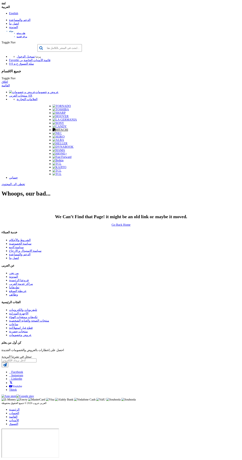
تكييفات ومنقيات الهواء (23, 317)
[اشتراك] (5, 364)
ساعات (13, 324)
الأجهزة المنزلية (18, 313)
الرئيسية (14, 409)
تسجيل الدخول (26, 56)
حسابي (13, 177)
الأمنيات (14, 420)
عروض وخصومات (20, 335)
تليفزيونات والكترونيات (23, 309)
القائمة (6, 85)
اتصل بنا (14, 23)
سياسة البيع (16, 247)
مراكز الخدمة (22, 37)
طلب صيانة (21, 33)
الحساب (14, 413)
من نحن (14, 273)
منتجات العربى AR (20, 95)
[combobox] (59, 48)
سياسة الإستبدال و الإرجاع (25, 250)
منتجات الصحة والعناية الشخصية (29, 320)
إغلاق (5, 81)
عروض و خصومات (47, 92)
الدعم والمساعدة (19, 20)
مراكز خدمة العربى (21, 283)
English (13, 13)
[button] (124, 31)
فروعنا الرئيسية (19, 280)
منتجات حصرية (18, 331)
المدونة (13, 27)
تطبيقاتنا (14, 287)
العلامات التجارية (27, 99)
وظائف (13, 294)
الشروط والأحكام (20, 240)
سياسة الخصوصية (20, 243)
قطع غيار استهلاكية (21, 327)
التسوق (13, 423)
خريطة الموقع (17, 291)
